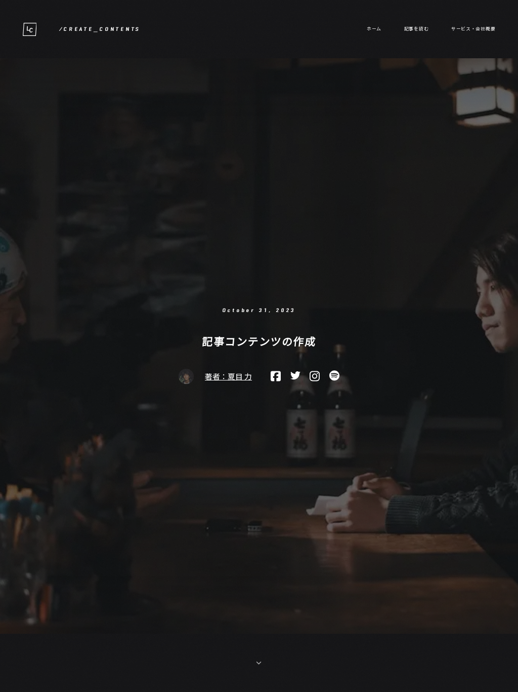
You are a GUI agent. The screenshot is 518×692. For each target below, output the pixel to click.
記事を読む (416, 28)
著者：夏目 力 (228, 376)
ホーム (374, 28)
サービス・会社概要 (473, 28)
